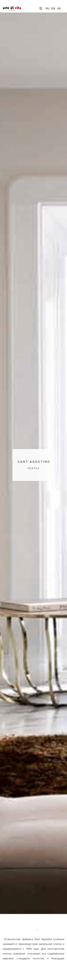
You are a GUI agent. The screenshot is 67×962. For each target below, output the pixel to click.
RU (47, 8)
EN (53, 8)
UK (59, 8)
